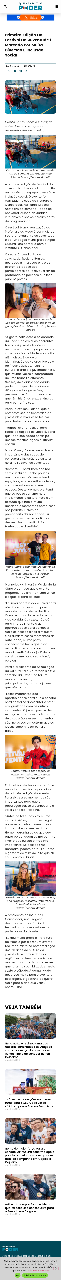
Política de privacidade (35, 1275)
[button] (5, 6)
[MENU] (56, 6)
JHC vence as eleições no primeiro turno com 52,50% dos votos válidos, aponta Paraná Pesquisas (29, 1102)
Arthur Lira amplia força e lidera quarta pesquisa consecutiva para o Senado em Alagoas (29, 1207)
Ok (17, 1275)
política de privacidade (38, 1270)
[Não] (56, 1268)
